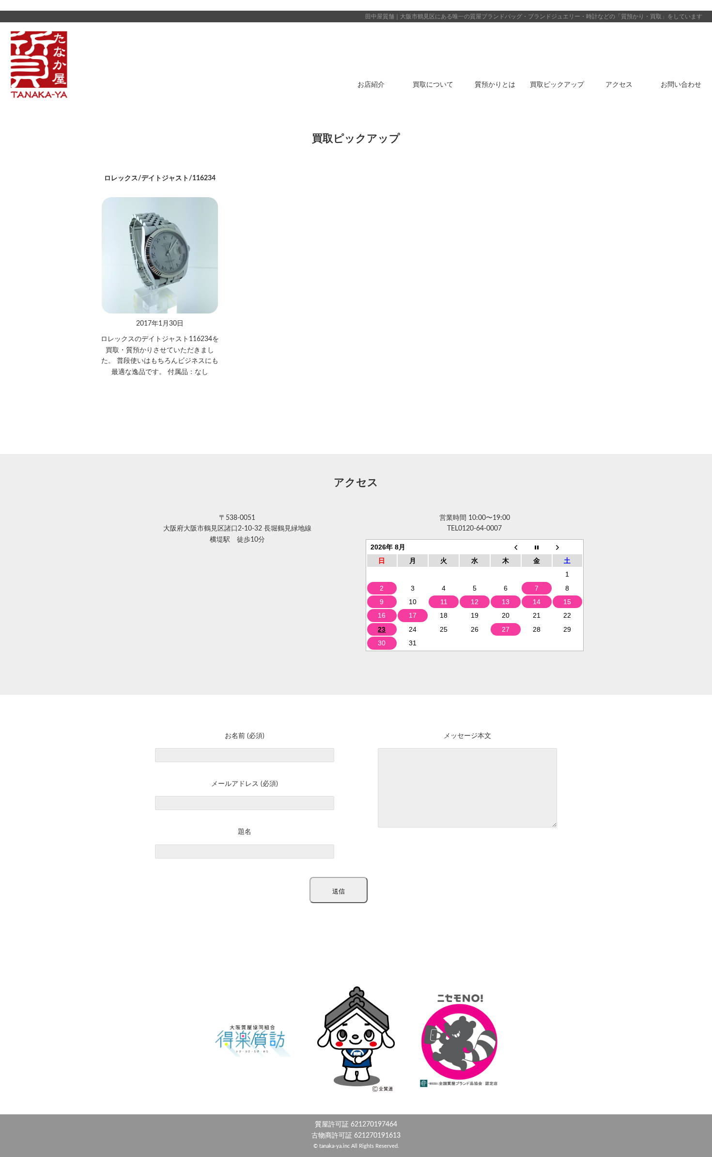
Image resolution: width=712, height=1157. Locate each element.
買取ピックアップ (557, 84)
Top (689, 1134)
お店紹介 (371, 84)
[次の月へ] (568, 547)
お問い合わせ (681, 84)
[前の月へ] (506, 547)
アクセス (619, 84)
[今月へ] (537, 547)
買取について (433, 84)
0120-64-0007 (480, 528)
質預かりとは (495, 84)
